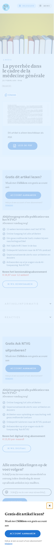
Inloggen (8, 543)
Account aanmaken (22, 533)
